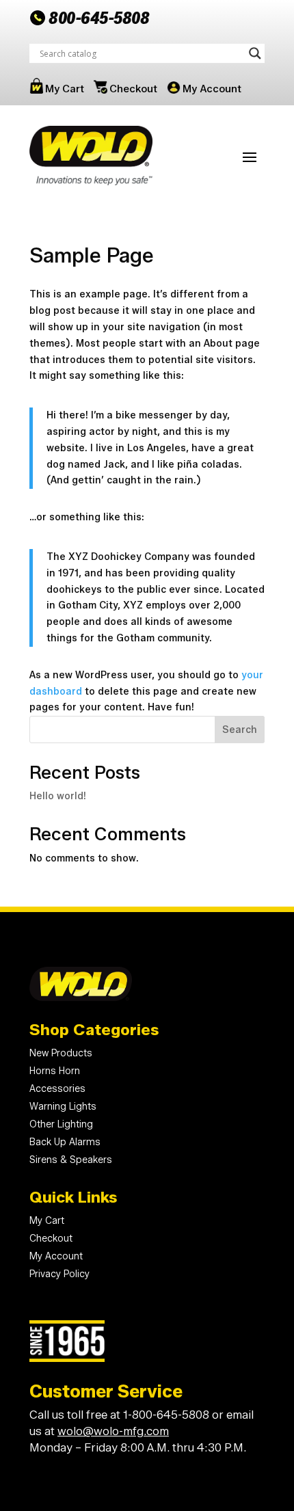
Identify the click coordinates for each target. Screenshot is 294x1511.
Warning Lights (62, 1106)
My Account (212, 89)
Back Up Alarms (65, 1142)
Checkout (133, 89)
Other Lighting (61, 1124)
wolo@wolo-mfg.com (113, 1431)
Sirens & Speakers (70, 1160)
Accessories (57, 1089)
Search (239, 730)
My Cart (64, 89)
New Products (60, 1053)
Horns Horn (54, 1071)
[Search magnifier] (255, 53)
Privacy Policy (59, 1274)
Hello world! (57, 796)
